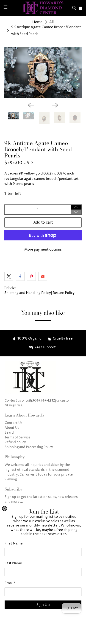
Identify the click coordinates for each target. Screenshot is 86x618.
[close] (4, 508)
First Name (14, 543)
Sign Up (43, 604)
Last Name (13, 563)
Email (10, 583)
